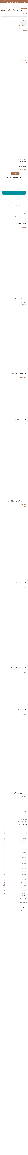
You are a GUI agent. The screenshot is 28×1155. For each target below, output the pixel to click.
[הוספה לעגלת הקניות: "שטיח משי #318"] (24, 579)
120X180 (24, 836)
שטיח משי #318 (21, 582)
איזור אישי (25, 905)
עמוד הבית (23, 159)
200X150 (24, 855)
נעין (15, 205)
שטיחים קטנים (23, 890)
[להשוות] (15, 296)
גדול (10, 159)
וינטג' (18, 205)
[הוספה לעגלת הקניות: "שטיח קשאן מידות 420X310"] (24, 371)
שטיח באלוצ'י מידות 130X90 (17, 501)
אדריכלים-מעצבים (23, 827)
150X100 (24, 838)
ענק (25, 888)
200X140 (24, 852)
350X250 (24, 871)
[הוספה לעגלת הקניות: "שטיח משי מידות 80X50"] (24, 664)
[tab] (14, 212)
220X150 (24, 863)
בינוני (25, 879)
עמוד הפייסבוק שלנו (23, 910)
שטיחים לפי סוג (24, 893)
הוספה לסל (15, 173)
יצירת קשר (24, 901)
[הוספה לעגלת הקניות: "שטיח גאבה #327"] (24, 296)
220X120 (24, 857)
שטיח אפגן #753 (20, 419)
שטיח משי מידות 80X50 (18, 667)
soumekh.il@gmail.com (21, 821)
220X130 (24, 860)
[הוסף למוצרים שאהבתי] (11, 296)
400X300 (23, 874)
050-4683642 (24, 819)
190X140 (24, 844)
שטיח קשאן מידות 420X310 (17, 374)
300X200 (24, 868)
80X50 (24, 877)
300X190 (14, 216)
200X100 (24, 847)
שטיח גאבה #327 (20, 299)
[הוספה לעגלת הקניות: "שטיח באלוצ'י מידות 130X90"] (24, 498)
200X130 (24, 849)
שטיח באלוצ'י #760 (19, 709)
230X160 (24, 866)
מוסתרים (25, 830)
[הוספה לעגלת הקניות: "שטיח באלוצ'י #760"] (24, 706)
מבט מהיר (20, 296)
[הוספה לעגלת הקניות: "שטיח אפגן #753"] (24, 416)
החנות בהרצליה (23, 898)
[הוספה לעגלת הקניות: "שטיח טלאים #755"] (24, 790)
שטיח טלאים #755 (20, 793)
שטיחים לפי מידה (16, 159)
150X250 (24, 841)
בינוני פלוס (23, 882)
